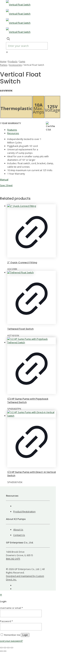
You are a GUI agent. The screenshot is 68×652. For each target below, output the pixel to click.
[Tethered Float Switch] (31, 272)
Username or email (11, 608)
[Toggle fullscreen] (4, 647)
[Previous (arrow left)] (1, 651)
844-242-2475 (13, 558)
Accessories (15, 65)
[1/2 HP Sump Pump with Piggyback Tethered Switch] (31, 340)
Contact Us (19, 535)
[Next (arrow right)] (4, 651)
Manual (4, 179)
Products (12, 61)
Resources (13, 133)
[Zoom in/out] (1, 647)
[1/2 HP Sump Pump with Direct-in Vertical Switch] (31, 414)
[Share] (8, 647)
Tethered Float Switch (20, 329)
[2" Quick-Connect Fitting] (31, 206)
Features (12, 129)
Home (3, 61)
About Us (18, 529)
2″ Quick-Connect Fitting (22, 262)
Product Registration (24, 511)
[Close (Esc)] (11, 647)
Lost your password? (11, 641)
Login (25, 635)
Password (6, 621)
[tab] (31, 130)
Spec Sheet (6, 185)
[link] (7, 52)
